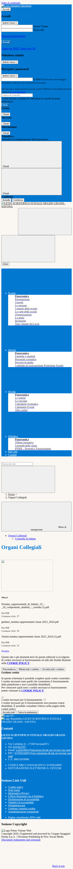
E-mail (37, 79)
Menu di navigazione (48, 528)
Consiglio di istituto (25, 538)
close (5, 264)
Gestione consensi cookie (21, 808)
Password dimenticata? (13, 36)
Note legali (14, 790)
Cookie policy (15, 787)
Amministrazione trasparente (23, 811)
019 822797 (19, 747)
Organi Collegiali (17, 535)
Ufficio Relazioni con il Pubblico (25, 796)
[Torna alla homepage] (36, 205)
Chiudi (6, 114)
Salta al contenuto (10, 2)
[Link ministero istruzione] (16, 5)
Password (38, 29)
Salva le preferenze (27, 712)
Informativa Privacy (18, 793)
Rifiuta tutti (29, 669)
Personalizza (9, 669)
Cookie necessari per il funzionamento (22, 699)
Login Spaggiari (18, 92)
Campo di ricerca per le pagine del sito (21, 460)
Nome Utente (40, 26)
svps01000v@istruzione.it (43, 750)
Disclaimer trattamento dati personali (20, 839)
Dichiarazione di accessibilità (23, 799)
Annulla (6, 200)
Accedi (6, 9)
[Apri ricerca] (45, 221)
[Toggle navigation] (28, 248)
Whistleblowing (16, 805)
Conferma (18, 200)
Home (11, 494)
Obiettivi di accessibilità (21, 802)
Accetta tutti (53, 669)
